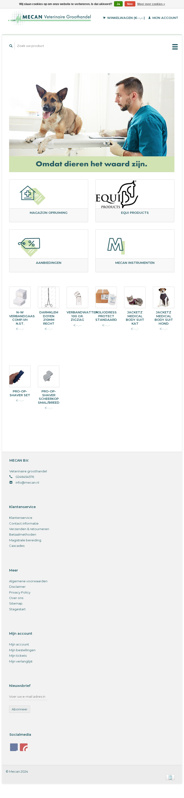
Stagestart (17, 609)
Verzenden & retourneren (29, 529)
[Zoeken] (11, 45)
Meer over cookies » (151, 4)
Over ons (16, 598)
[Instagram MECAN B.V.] (24, 747)
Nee (130, 4)
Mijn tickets (18, 655)
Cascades (16, 546)
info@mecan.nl (27, 482)
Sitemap (16, 603)
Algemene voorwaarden (28, 581)
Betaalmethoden (22, 534)
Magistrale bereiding (25, 540)
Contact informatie (24, 523)
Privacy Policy (19, 592)
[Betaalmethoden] (170, 777)
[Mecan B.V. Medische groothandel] (54, 18)
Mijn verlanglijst (21, 661)
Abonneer (20, 709)
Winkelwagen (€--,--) (126, 18)
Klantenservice (20, 518)
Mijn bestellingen (22, 650)
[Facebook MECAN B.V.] (14, 747)
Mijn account (164, 18)
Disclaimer (17, 587)
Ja (118, 4)
